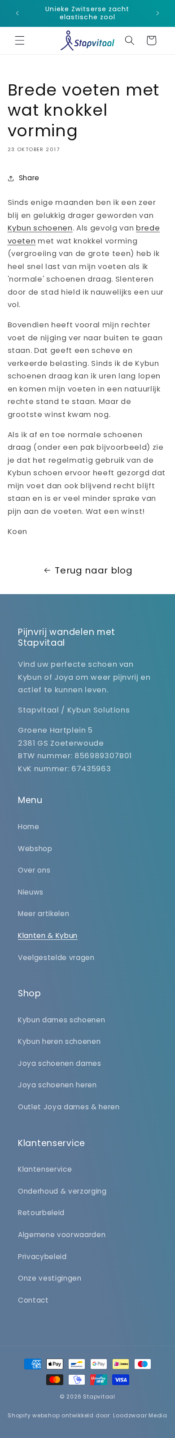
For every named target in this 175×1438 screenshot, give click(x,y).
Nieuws (31, 892)
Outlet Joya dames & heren (69, 1107)
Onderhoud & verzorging (62, 1191)
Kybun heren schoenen (59, 1041)
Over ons (34, 870)
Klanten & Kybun (48, 935)
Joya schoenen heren (57, 1085)
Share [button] (29, 177)
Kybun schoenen (40, 228)
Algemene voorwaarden (61, 1234)
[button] (20, 40)
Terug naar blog (93, 570)
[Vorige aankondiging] (17, 13)
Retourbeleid (41, 1212)
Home (28, 826)
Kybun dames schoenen (61, 1020)
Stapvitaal (99, 1396)
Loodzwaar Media (140, 1415)
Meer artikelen (43, 913)
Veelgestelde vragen (56, 957)
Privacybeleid (42, 1256)
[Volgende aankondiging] (158, 13)
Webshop (35, 848)
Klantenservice (45, 1169)
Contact (33, 1300)
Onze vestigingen (50, 1278)
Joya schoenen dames (59, 1063)
